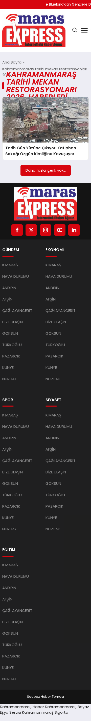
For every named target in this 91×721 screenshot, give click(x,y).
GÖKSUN (10, 333)
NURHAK (9, 379)
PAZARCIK (11, 356)
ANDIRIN (9, 287)
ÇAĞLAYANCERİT (17, 310)
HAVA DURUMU (15, 276)
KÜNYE (8, 367)
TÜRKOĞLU (12, 344)
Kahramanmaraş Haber (22, 706)
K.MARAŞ (10, 265)
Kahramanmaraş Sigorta (45, 712)
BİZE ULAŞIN (12, 322)
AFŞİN (7, 299)
